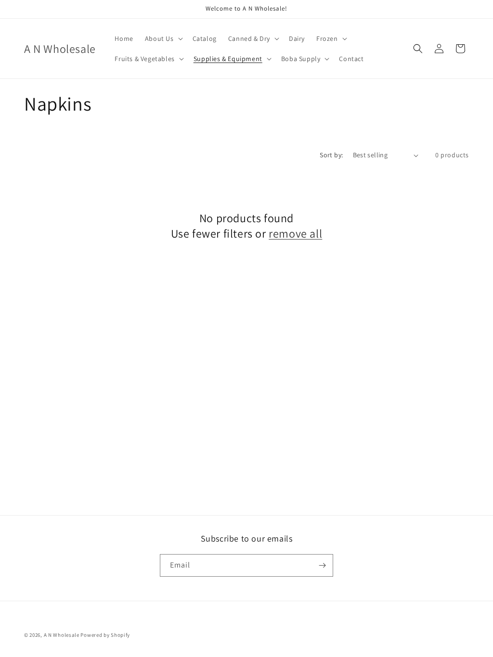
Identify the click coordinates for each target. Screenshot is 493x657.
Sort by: (331, 155)
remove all (295, 233)
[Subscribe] (322, 565)
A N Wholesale (61, 635)
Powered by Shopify (105, 635)
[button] (163, 38)
